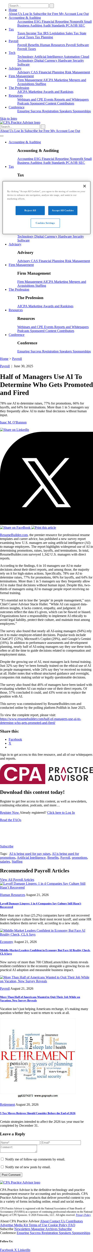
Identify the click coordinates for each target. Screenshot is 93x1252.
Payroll (13, 41)
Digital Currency (46, 60)
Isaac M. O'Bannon (13, 422)
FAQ (71, 1225)
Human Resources (53, 45)
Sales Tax (73, 33)
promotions (79, 857)
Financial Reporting (56, 21)
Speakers (66, 111)
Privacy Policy (83, 1215)
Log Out (83, 14)
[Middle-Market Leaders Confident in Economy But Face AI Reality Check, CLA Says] (46, 934)
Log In (28, 14)
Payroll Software (77, 45)
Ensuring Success (29, 111)
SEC (82, 25)
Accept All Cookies (63, 210)
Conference (16, 107)
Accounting (25, 21)
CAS (35, 72)
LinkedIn (24, 1250)
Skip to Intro (8, 118)
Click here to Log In (61, 812)
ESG (38, 21)
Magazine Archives (44, 1229)
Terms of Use (38, 1225)
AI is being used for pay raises (29, 854)
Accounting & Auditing (25, 17)
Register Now (10, 812)
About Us (16, 14)
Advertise (7, 1225)
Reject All (30, 210)
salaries (5, 861)
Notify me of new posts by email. (28, 1167)
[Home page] (20, 122)
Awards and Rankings (58, 91)
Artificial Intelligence (49, 56)
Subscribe (6, 846)
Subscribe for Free (46, 14)
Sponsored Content (43, 103)
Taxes (21, 33)
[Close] (84, 186)
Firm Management (21, 76)
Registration (50, 111)
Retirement (7, 1104)
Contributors (65, 103)
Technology (25, 56)
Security (78, 60)
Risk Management (77, 72)
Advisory (15, 68)
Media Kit (21, 1225)
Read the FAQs (10, 820)
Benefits (34, 45)
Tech (12, 53)
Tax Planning (44, 37)
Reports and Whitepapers (71, 99)
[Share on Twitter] (46, 523)
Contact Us (58, 1221)
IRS (46, 33)
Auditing (36, 25)
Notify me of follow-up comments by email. (35, 1159)
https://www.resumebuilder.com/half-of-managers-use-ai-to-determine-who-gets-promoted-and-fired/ (40, 721)
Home (13, 10)
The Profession (19, 88)
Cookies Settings (45, 223)
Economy (6, 942)
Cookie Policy (58, 1225)
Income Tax (34, 33)
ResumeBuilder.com (14, 535)
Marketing (61, 80)
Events (49, 99)
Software (23, 64)
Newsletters (22, 1229)
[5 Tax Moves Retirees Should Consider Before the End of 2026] (38, 1097)
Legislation (58, 33)
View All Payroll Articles (17, 879)
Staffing (40, 84)
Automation (72, 56)
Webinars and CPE (30, 99)
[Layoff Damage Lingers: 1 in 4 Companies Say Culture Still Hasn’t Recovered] (46, 887)
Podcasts (23, 103)
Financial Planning (52, 72)
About (45, 1221)
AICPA (48, 80)
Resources (16, 95)
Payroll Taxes (26, 49)
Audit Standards (54, 25)
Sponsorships (82, 111)
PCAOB (72, 25)
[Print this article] (43, 527)
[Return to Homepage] (20, 1182)
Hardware (65, 60)
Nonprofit (77, 21)
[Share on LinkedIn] (14, 430)
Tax (11, 29)
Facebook (7, 1250)
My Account (68, 14)
